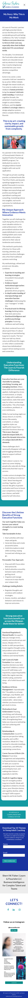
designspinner (17, 996)
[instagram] (20, 909)
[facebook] (8, 909)
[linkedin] (14, 909)
